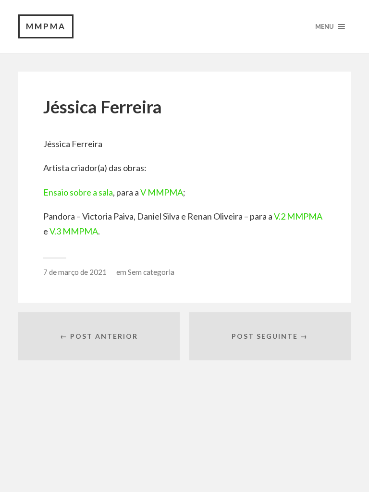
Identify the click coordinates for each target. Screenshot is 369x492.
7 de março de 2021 (75, 272)
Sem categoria (151, 272)
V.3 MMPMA (73, 231)
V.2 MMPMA (298, 216)
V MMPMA (161, 192)
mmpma (46, 26)
